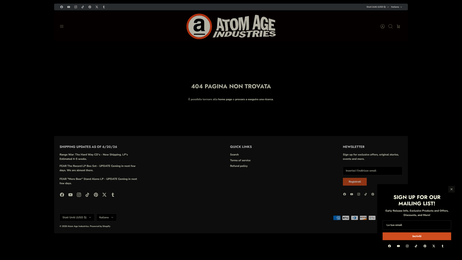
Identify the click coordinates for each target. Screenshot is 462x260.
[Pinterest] (424, 246)
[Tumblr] (442, 246)
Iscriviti (416, 236)
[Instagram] (407, 246)
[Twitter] (433, 246)
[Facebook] (389, 246)
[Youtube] (398, 246)
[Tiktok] (416, 246)
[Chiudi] (451, 189)
